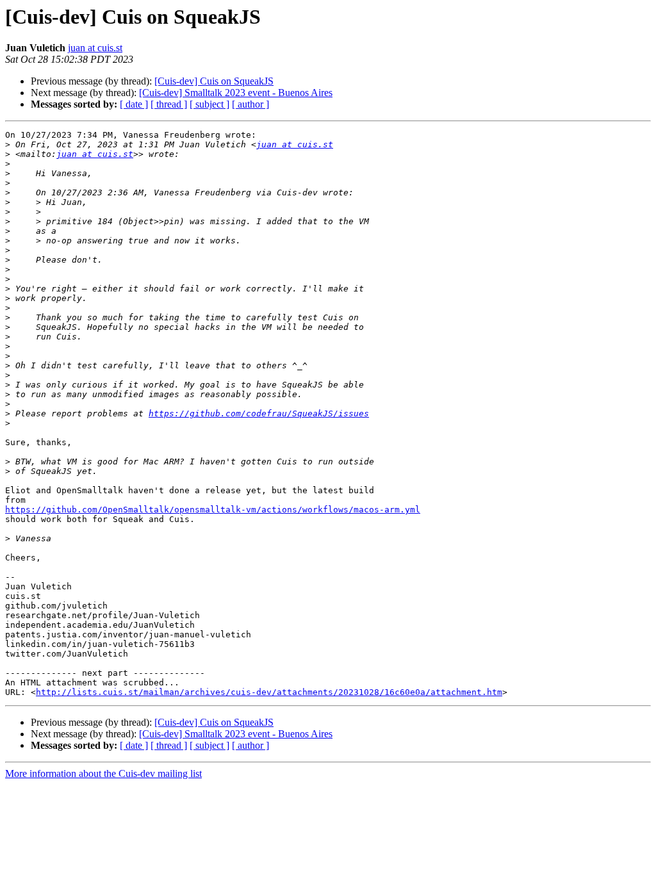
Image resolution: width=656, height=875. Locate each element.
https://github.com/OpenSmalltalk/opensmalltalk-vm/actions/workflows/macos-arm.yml (212, 509)
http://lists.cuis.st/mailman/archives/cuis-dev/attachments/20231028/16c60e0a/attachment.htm (269, 692)
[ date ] (134, 104)
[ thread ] (169, 104)
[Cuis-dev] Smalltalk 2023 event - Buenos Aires (235, 92)
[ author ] (250, 104)
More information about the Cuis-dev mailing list (103, 773)
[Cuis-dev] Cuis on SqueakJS (214, 81)
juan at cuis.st (95, 47)
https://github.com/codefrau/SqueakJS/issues (259, 413)
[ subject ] (209, 104)
